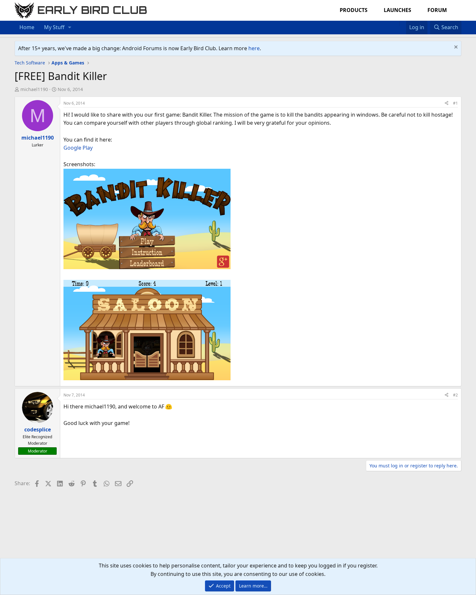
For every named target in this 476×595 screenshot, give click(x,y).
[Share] (446, 103)
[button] (69, 27)
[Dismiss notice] (455, 47)
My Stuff (54, 27)
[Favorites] (402, 23)
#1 (455, 103)
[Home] (396, 23)
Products (354, 10)
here (254, 48)
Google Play (78, 147)
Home (26, 27)
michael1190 (34, 89)
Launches (397, 10)
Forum (437, 10)
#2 (455, 395)
